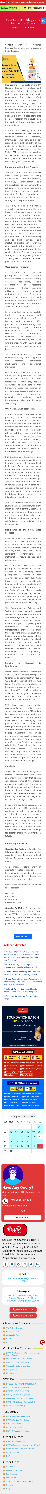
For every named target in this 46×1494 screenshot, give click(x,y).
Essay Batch (11, 1370)
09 (5, 1136)
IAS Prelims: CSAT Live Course (19, 1359)
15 (39, 1136)
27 (28, 1146)
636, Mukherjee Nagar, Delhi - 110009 (23, 1279)
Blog (8, 1489)
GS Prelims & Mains (14, 1328)
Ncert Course (11, 1373)
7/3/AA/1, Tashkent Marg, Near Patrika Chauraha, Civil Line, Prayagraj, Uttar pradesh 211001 (23, 1298)
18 (16, 1141)
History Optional (12, 1332)
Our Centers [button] (13, 2)
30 (5, 1151)
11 (16, 1136)
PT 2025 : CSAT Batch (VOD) (18, 1391)
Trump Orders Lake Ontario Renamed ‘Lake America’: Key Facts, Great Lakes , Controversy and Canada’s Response (23, 982)
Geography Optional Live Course (19, 1366)
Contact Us (10, 1467)
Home (15, 27)
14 (33, 1136)
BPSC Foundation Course (16, 1442)
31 (11, 1151)
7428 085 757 (24, 1315)
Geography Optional (14, 1335)
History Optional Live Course (17, 1362)
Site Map (9, 1485)
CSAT (8, 1339)
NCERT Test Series (14, 1427)
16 (5, 1141)
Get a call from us (23, 1217)
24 (11, 1146)
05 (22, 1131)
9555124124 (26, 2)
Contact (41, 2)
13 (28, 1136)
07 (33, 1131)
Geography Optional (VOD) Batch (19, 1398)
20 (28, 1141)
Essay (8, 1342)
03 (11, 1131)
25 (16, 1146)
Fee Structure (11, 1474)
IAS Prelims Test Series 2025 (18, 1416)
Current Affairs (27, 27)
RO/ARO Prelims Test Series (18, 1431)
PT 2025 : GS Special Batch (17, 1388)
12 (22, 1136)
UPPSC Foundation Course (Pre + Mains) (23, 1445)
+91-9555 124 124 (21, 1199)
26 (22, 1146)
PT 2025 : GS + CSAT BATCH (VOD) (21, 1384)
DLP (8, 1456)
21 (33, 1141)
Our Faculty (11, 1478)
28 (33, 1146)
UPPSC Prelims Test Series (17, 1420)
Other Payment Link (14, 1470)
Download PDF (23, 936)
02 (5, 1131)
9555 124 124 (24, 1309)
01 (39, 1126)
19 (22, 1141)
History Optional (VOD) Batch (18, 1395)
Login (34, 2)
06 (28, 1131)
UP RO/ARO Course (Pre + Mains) (20, 1449)
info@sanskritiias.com (15, 1205)
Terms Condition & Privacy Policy (19, 1481)
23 (5, 1146)
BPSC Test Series (13, 1424)
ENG (5, 2)
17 (11, 1141)
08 (39, 1131)
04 (16, 1131)
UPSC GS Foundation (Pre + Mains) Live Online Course (22, 1354)
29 (39, 1146)
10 (11, 1136)
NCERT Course (12, 1452)
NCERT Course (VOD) (15, 1406)
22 (39, 1141)
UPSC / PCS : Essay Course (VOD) (20, 1402)
